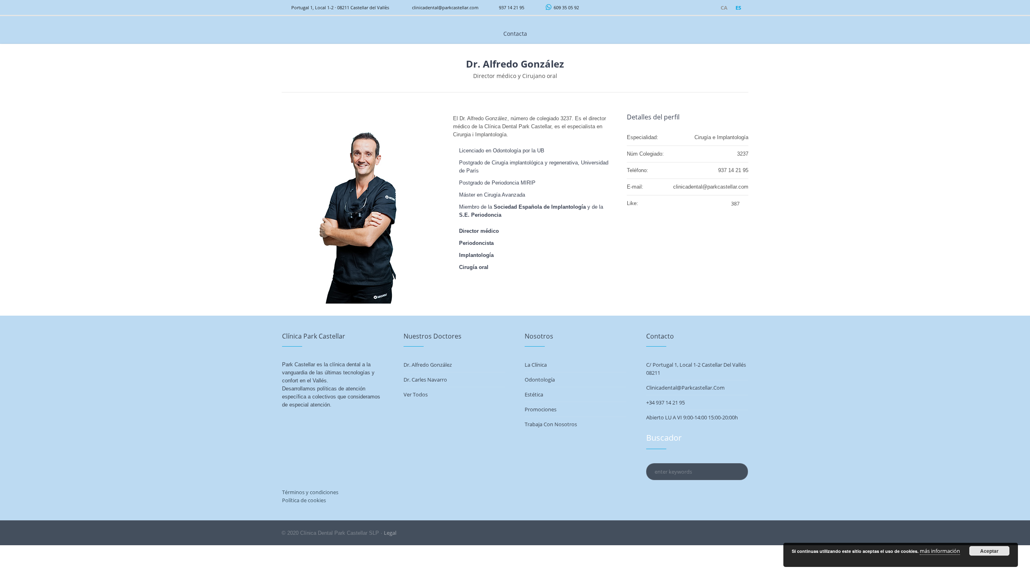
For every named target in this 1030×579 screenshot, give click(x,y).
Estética (534, 394)
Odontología (540, 379)
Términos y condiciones (310, 492)
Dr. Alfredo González (428, 364)
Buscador (664, 437)
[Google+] (709, 8)
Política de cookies (304, 500)
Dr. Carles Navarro (425, 379)
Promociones (540, 409)
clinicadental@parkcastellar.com (445, 7)
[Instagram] (699, 8)
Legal (390, 532)
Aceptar (989, 550)
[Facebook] (690, 8)
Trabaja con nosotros (551, 424)
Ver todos (416, 394)
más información (940, 550)
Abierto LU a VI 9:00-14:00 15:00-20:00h (692, 417)
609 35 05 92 (566, 7)
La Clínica (536, 364)
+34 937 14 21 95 (665, 402)
